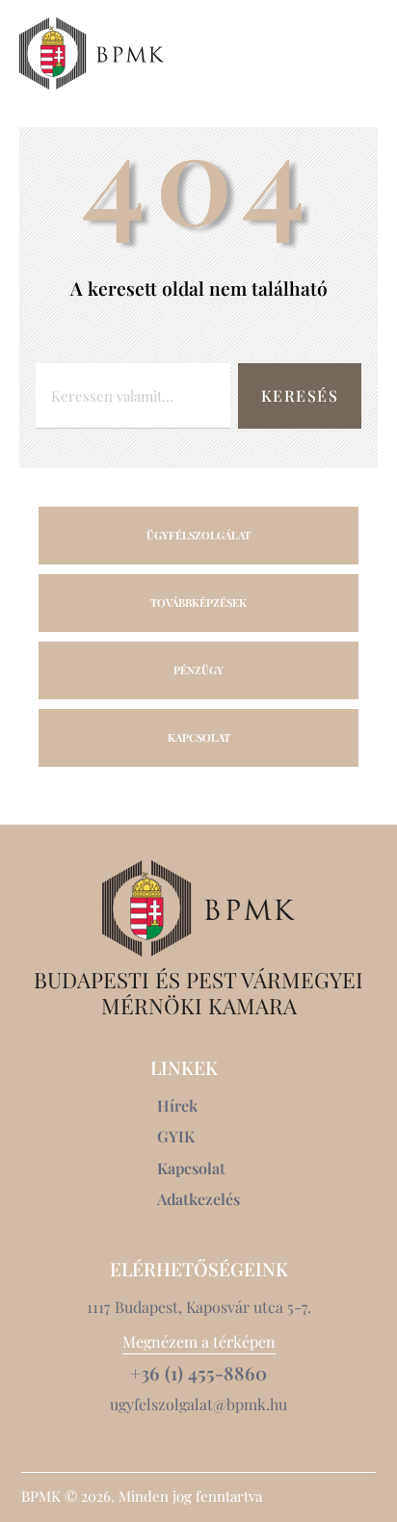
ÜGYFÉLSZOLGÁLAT (198, 535)
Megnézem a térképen (199, 1341)
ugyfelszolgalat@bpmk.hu (198, 1404)
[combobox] (133, 396)
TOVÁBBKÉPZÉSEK (198, 602)
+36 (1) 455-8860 (198, 1373)
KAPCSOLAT (199, 737)
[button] (367, 52)
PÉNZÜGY (198, 670)
